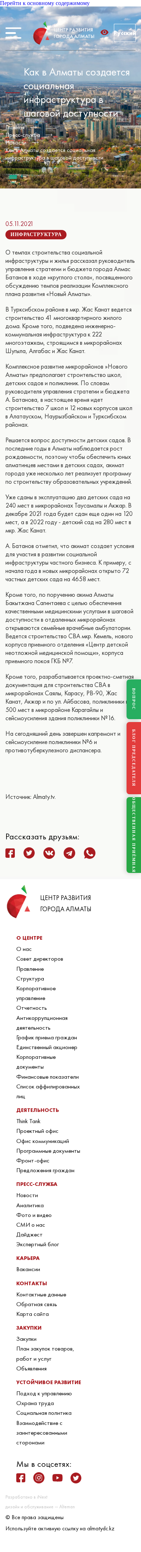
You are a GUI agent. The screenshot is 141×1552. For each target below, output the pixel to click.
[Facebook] (20, 1477)
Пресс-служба (22, 135)
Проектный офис (37, 1131)
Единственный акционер (46, 1047)
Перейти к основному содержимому (45, 3)
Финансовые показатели (47, 1077)
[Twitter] (75, 1478)
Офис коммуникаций (42, 1141)
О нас (24, 949)
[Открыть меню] (13, 33)
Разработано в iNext (26, 1497)
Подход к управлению (44, 1393)
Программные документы (48, 1151)
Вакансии (28, 1269)
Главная (15, 127)
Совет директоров (39, 958)
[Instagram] (38, 1477)
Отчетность (31, 1008)
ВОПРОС (134, 699)
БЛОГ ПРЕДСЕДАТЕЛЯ (134, 758)
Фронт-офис (33, 1160)
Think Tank (28, 1121)
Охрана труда (35, 1403)
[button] (106, 32)
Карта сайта (32, 1314)
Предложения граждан (45, 1170)
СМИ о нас (30, 1225)
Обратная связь (36, 1304)
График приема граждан (46, 1037)
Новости (15, 142)
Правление (30, 969)
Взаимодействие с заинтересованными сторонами (41, 1432)
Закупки (26, 1339)
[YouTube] (57, 1478)
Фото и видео (34, 1215)
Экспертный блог (37, 1244)
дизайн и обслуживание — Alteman (40, 1507)
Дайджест (29, 1234)
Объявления (31, 1368)
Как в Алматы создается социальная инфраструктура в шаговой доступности (54, 153)
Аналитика (30, 1205)
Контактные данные (41, 1294)
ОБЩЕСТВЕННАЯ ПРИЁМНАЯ (134, 835)
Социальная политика (44, 1413)
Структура (30, 978)
